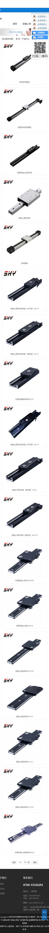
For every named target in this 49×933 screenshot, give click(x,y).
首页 (15, 24)
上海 (45, 926)
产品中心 (25, 39)
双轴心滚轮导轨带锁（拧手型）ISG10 (24, 309)
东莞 (24, 926)
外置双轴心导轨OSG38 (24, 626)
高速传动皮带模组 (24, 127)
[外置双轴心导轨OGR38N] (24, 560)
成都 (31, 926)
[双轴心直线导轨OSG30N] (24, 651)
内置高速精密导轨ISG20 (24, 399)
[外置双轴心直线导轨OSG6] (24, 832)
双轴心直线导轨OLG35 (24, 762)
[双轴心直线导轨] (24, 197)
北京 (42, 926)
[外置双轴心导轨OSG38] (24, 605)
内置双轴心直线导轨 (24, 173)
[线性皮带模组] (24, 61)
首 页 (18, 39)
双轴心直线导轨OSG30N (24, 671)
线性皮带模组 (24, 82)
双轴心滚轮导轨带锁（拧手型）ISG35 (24, 445)
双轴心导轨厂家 (16, 920)
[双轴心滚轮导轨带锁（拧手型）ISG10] (24, 288)
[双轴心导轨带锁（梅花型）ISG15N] (24, 515)
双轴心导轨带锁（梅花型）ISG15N (24, 535)
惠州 (27, 926)
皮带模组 (24, 263)
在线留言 (41, 33)
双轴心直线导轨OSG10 (24, 716)
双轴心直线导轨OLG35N (24, 807)
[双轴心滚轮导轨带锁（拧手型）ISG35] (24, 424)
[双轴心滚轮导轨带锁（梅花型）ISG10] (24, 333)
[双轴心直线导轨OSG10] (24, 696)
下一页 (27, 862)
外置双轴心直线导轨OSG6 (24, 852)
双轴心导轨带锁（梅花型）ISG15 (24, 490)
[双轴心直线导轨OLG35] (24, 741)
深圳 (17, 926)
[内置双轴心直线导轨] (24, 152)
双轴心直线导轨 (24, 218)
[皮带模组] (24, 243)
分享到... (41, 37)
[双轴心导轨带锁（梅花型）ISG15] (24, 469)
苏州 (34, 926)
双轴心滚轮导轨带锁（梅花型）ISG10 (24, 354)
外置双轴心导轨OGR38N (24, 581)
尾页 (35, 862)
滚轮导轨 (25, 920)
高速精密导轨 (33, 920)
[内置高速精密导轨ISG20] (24, 379)
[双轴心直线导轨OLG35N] (24, 787)
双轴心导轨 (28, 24)
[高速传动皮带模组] (24, 107)
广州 (20, 926)
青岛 (38, 926)
